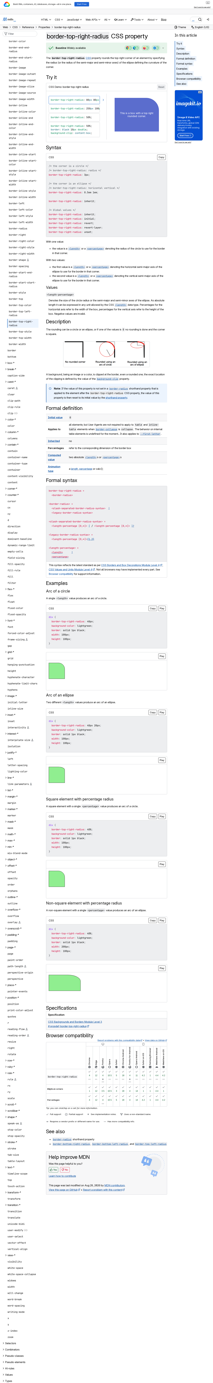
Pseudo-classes (14, 1355)
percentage (85, 468)
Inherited (54, 441)
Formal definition (185, 58)
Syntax (180, 48)
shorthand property (116, 397)
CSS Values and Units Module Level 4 (70, 569)
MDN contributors (114, 1185)
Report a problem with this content (102, 1189)
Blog (163, 19)
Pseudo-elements (15, 1362)
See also (181, 83)
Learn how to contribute (62, 1176)
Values (52, 287)
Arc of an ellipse (60, 695)
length (74, 468)
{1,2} (90, 539)
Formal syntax (184, 63)
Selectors (10, 1343)
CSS (88, 58)
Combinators (12, 1349)
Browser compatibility (188, 78)
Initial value (55, 417)
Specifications (184, 73)
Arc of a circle (58, 591)
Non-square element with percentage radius (84, 903)
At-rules (9, 1368)
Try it (179, 43)
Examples (181, 68)
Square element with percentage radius (80, 799)
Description (182, 53)
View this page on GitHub (63, 1189)
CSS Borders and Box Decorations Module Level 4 (130, 565)
